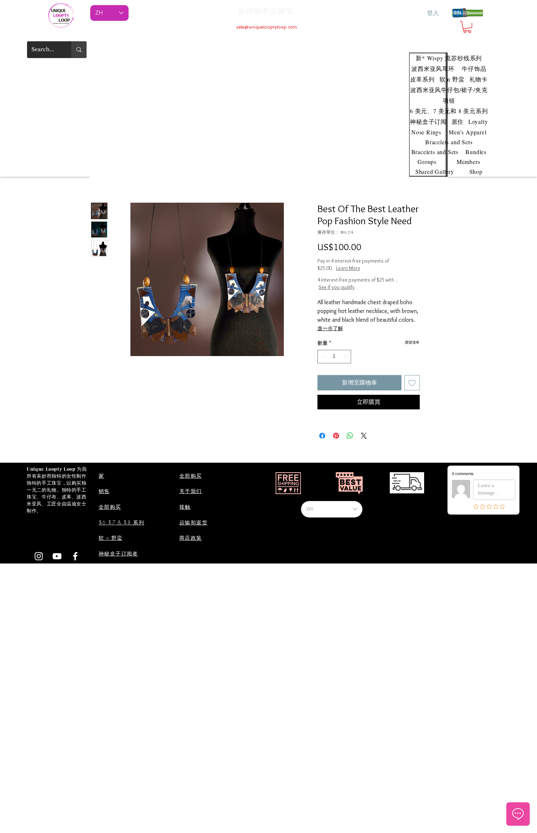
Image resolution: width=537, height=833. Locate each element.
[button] (467, 27)
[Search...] (79, 49)
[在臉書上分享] (322, 435)
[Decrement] (323, 356)
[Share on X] (363, 435)
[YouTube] (57, 556)
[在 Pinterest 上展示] (336, 435)
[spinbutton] (334, 356)
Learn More (374, 268)
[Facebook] (75, 556)
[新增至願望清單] (412, 382)
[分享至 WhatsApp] (350, 435)
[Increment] (345, 356)
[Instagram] (38, 556)
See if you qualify (337, 287)
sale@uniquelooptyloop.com (266, 27)
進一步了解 (330, 328)
